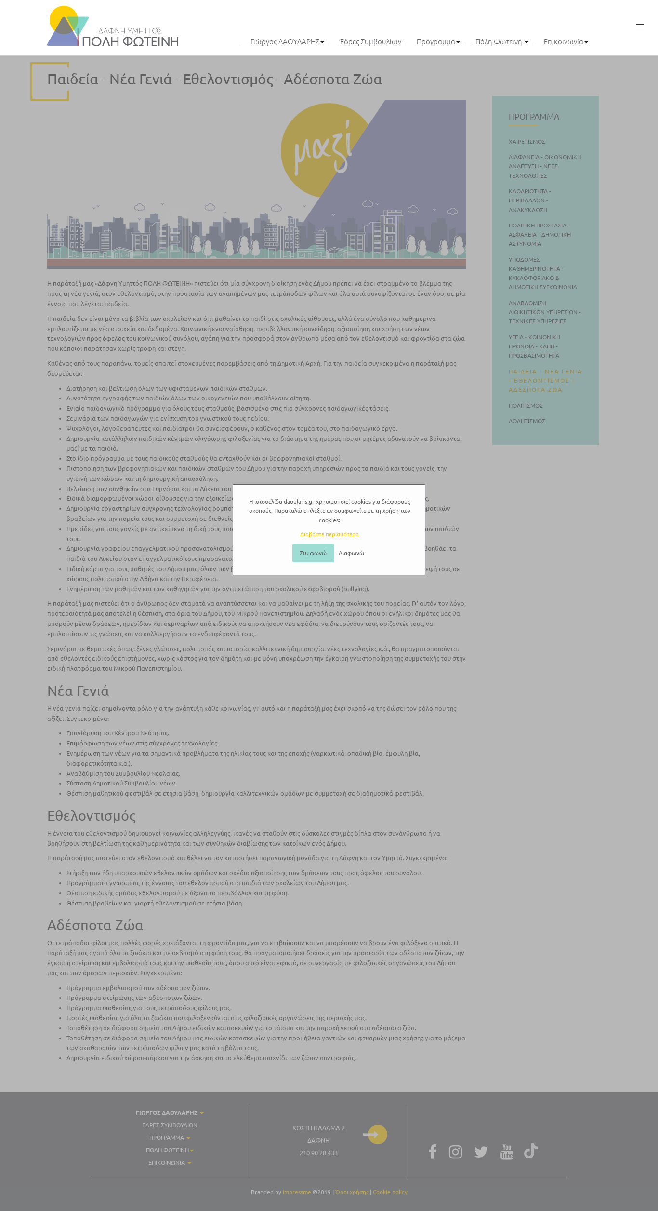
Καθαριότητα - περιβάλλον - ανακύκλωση (530, 200)
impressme (297, 1192)
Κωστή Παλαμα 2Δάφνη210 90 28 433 (318, 1140)
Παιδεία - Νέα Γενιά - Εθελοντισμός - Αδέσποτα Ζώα (214, 79)
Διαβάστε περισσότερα (329, 534)
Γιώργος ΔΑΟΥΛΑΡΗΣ (284, 42)
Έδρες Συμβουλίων (370, 42)
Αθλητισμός (527, 421)
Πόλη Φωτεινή (499, 42)
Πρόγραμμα (436, 42)
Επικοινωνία (563, 42)
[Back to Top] (646, 1196)
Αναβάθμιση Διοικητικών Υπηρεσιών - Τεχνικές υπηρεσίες (545, 312)
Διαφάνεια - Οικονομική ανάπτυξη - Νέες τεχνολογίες (545, 166)
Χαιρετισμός (527, 141)
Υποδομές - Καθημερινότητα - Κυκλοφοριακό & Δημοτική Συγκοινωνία (543, 273)
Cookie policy (390, 1192)
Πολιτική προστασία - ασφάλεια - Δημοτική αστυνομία (540, 234)
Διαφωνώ (351, 553)
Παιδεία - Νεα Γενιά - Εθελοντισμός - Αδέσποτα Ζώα (545, 380)
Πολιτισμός (526, 405)
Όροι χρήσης (351, 1192)
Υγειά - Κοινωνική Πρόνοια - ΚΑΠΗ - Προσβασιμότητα (534, 345)
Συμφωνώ (313, 553)
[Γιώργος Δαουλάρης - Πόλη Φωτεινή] (112, 26)
